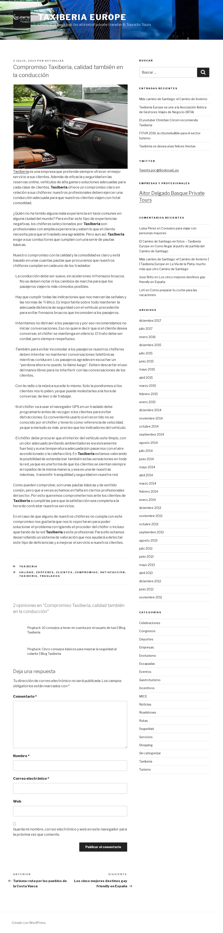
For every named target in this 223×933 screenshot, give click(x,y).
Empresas (146, 647)
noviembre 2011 (150, 597)
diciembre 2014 (150, 410)
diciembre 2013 (150, 508)
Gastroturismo (149, 680)
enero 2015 (147, 402)
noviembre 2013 (150, 516)
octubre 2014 (149, 426)
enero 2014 (147, 500)
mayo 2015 (147, 369)
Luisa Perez (147, 228)
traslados (50, 576)
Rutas (143, 720)
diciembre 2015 (150, 345)
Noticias (145, 704)
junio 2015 (146, 361)
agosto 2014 (148, 443)
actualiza (54, 60)
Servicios (146, 737)
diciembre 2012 (150, 581)
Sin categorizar (150, 753)
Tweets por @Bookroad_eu (159, 170)
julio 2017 (145, 328)
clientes (64, 572)
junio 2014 (146, 459)
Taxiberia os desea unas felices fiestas (167, 146)
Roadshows (147, 712)
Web (17, 801)
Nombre (21, 756)
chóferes (45, 572)
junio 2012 (146, 589)
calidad (26, 572)
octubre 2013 (148, 524)
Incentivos (147, 688)
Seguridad (146, 729)
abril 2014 (146, 475)
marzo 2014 (147, 483)
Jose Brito (146, 277)
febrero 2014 (148, 491)
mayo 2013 (147, 565)
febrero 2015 (148, 394)
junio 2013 (146, 556)
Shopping (146, 745)
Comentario (25, 696)
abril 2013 (146, 573)
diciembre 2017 (150, 320)
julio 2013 (145, 548)
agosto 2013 (148, 540)
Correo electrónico (31, 778)
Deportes (146, 639)
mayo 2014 (147, 467)
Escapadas (147, 663)
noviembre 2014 (151, 418)
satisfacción (112, 572)
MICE (143, 696)
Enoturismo (147, 655)
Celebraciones (149, 623)
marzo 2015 (147, 385)
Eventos (145, 672)
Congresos (147, 631)
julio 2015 (146, 353)
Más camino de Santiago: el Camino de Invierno (173, 99)
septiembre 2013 (151, 532)
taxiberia (28, 576)
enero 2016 (147, 337)
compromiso (86, 572)
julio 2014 (146, 451)
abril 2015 (146, 377)
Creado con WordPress (29, 923)
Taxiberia (21, 172)
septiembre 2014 (151, 434)
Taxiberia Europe (82, 17)
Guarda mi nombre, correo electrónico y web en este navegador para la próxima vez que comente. (70, 832)
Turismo (145, 769)
